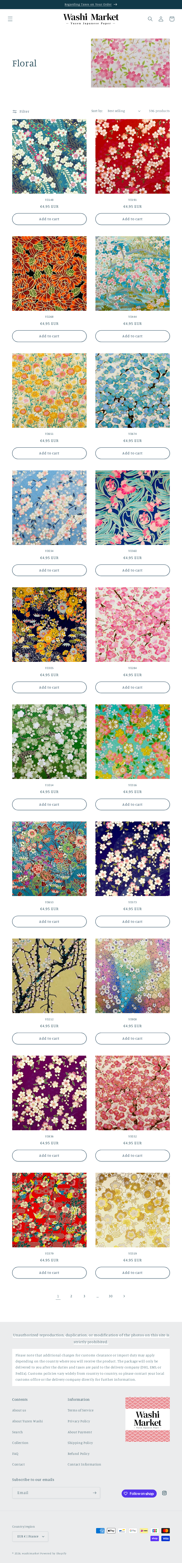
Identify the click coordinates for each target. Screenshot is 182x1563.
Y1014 (49, 785)
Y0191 (132, 199)
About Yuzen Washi (27, 1421)
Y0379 (49, 1253)
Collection (20, 1443)
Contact (18, 1464)
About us (19, 1410)
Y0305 (49, 668)
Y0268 (49, 316)
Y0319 (132, 1253)
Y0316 (132, 785)
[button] (10, 19)
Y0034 (49, 551)
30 (111, 1296)
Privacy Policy (79, 1421)
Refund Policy (79, 1453)
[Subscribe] (94, 1493)
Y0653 (49, 902)
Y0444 (132, 316)
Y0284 (132, 668)
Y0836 (49, 1136)
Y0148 (49, 199)
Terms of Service (81, 1410)
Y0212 (49, 1019)
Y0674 (132, 433)
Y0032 (132, 1136)
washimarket (30, 1553)
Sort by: (97, 111)
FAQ (15, 1453)
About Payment (80, 1432)
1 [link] (58, 1296)
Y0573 (132, 902)
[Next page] (124, 1296)
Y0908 (132, 1019)
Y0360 (132, 551)
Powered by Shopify (53, 1553)
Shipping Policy (80, 1443)
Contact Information (84, 1464)
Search (17, 1432)
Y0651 (49, 433)
